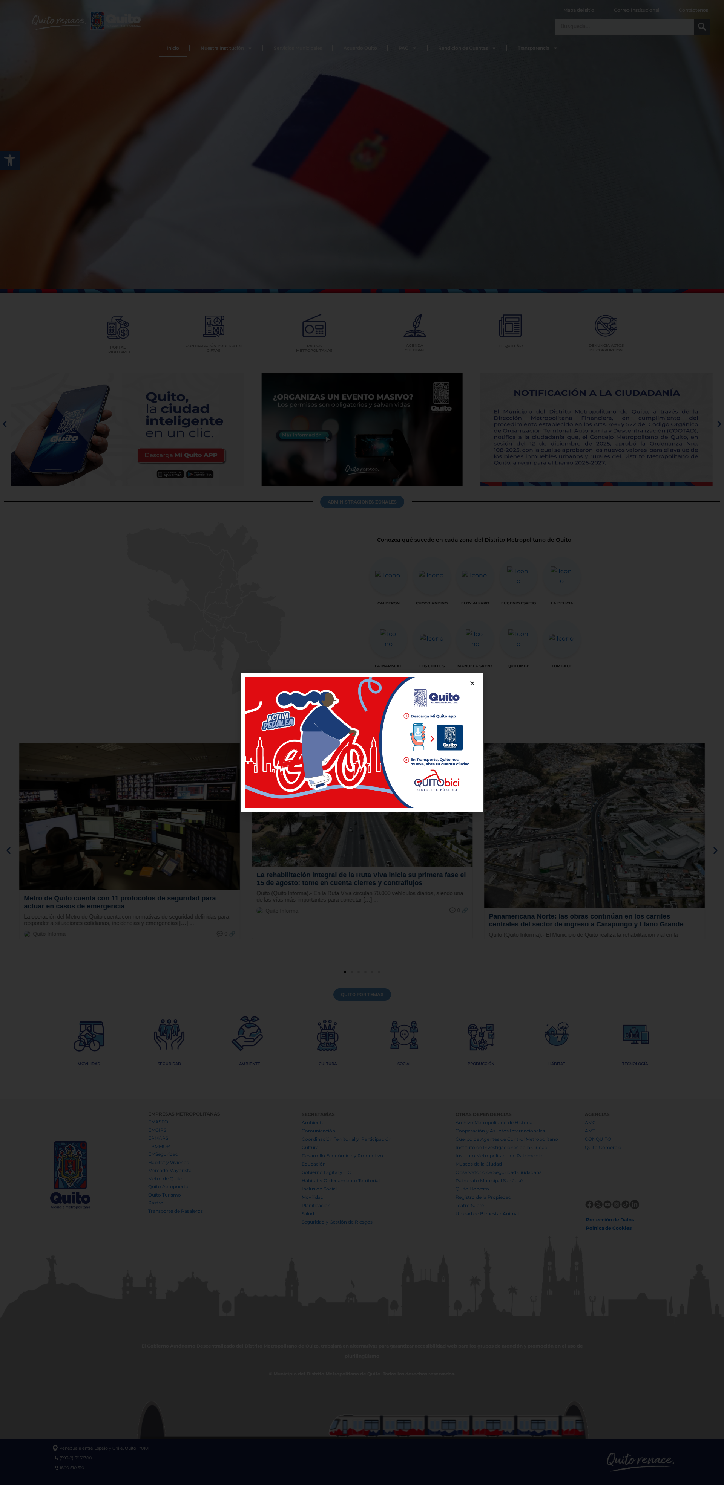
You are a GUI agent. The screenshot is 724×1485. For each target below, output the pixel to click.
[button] (472, 683)
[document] (362, 742)
